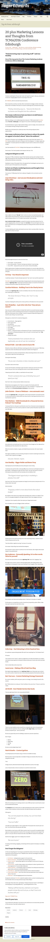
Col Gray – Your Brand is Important (17, 275)
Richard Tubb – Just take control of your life (20, 345)
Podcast (35, 16)
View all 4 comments (10, 922)
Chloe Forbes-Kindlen (13, 872)
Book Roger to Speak (15, 16)
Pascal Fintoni (11, 864)
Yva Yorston (10, 858)
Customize (8, 936)
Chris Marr (40, 120)
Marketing (15, 47)
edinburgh (34, 47)
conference (22, 47)
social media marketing (27, 48)
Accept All (25, 936)
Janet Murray (11, 870)
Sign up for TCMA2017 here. (11, 896)
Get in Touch (9, 19)
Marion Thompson (12, 859)
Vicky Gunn (10, 875)
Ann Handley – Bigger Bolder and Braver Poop (20, 462)
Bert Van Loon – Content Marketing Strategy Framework (24, 676)
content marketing (28, 47)
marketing (39, 47)
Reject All (17, 936)
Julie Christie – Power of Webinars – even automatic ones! (24, 391)
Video (41, 16)
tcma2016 (34, 48)
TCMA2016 (9, 100)
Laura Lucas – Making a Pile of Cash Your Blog (20, 668)
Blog (23, 16)
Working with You (4, 16)
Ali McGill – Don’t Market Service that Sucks (20, 689)
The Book (29, 16)
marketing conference (9, 48)
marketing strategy (18, 48)
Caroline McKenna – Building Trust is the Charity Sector (24, 287)
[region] (17, 932)
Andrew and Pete (11, 867)
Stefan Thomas (11, 861)
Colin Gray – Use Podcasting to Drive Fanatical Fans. (22, 649)
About (2, 19)
